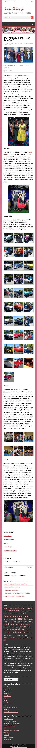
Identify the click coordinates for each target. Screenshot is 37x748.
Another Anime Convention (11, 712)
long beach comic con (22, 624)
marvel (11, 627)
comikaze (7, 619)
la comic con (13, 624)
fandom (25, 621)
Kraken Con (7, 691)
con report (12, 619)
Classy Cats (9, 71)
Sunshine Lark (7, 739)
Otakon (5, 698)
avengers (30, 608)
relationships (30, 632)
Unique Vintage (8, 547)
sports (10, 635)
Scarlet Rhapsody (14, 9)
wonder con (22, 638)
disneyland (11, 622)
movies (23, 627)
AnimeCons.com (8, 719)
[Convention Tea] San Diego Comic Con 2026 (17, 593)
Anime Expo (7, 686)
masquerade (17, 627)
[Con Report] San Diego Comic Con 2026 (16, 584)
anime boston (12, 608)
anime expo (20, 608)
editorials (19, 621)
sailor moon (6, 635)
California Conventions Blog (11, 730)
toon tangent (24, 635)
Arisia (5, 700)
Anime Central (7, 702)
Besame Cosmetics (9, 539)
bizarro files (13, 610)
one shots (18, 629)
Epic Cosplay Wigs (9, 737)
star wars (16, 635)
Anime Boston (7, 696)
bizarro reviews (26, 611)
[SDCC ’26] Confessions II (12, 590)
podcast (11, 632)
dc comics (28, 619)
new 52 (9, 630)
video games (10, 637)
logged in (13, 575)
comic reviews (17, 616)
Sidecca (6, 543)
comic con (17, 613)
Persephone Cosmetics (10, 550)
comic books (11, 614)
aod (25, 608)
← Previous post (8, 567)
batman (6, 611)
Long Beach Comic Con (10, 707)
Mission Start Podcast (10, 721)
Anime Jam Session (9, 725)
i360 (5, 728)
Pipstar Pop (7, 735)
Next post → (30, 567)
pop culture (21, 632)
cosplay (19, 618)
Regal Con (6, 693)
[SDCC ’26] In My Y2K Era (12, 587)
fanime (30, 622)
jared (6, 624)
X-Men (28, 638)
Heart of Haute (7, 536)
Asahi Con (6, 709)
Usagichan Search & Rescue (11, 723)
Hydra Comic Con (8, 689)
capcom (5, 613)
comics (26, 616)
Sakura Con (7, 705)
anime (6, 608)
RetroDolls (6, 732)
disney (5, 621)
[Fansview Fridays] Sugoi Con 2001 (14, 596)
